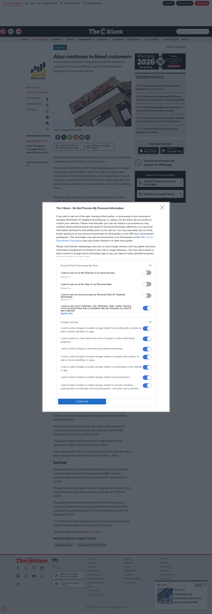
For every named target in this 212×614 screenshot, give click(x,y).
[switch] (147, 272)
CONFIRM (82, 401)
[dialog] (106, 307)
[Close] (163, 208)
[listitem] (106, 265)
